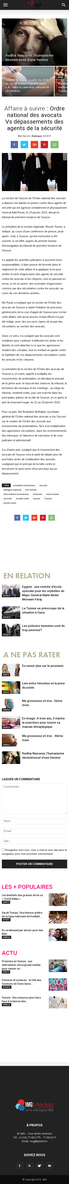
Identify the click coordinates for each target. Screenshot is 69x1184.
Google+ (50, 1032)
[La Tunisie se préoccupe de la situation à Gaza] (11, 612)
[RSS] (29, 1166)
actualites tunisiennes (24, 485)
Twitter (22, 1032)
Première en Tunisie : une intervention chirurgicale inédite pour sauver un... (21, 965)
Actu (9, 953)
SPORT (6, 919)
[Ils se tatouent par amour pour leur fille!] (58, 934)
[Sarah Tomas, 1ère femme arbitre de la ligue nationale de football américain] (58, 917)
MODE (60, 77)
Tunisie (48, 498)
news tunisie (52, 494)
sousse (36, 498)
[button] (64, 5)
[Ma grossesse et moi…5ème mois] (11, 705)
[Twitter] (39, 1166)
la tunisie (37, 494)
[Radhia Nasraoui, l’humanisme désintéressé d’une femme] (34, 42)
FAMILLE (6, 709)
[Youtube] (49, 1166)
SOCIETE (47, 136)
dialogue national (12, 489)
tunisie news (9, 502)
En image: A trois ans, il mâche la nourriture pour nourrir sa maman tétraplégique (43, 722)
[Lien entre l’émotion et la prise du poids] (11, 687)
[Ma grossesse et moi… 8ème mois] (11, 740)
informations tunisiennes (16, 494)
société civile (22, 498)
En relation (26, 575)
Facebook (9, 1032)
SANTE (6, 674)
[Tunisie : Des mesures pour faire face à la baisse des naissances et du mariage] (58, 1002)
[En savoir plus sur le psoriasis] (11, 670)
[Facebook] (19, 1166)
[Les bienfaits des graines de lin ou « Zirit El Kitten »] (58, 899)
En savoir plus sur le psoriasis (42, 666)
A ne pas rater (31, 655)
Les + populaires (27, 887)
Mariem (27, 136)
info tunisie (31, 489)
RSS (36, 1032)
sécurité (7, 498)
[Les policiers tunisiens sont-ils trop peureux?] (11, 630)
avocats (43, 485)
